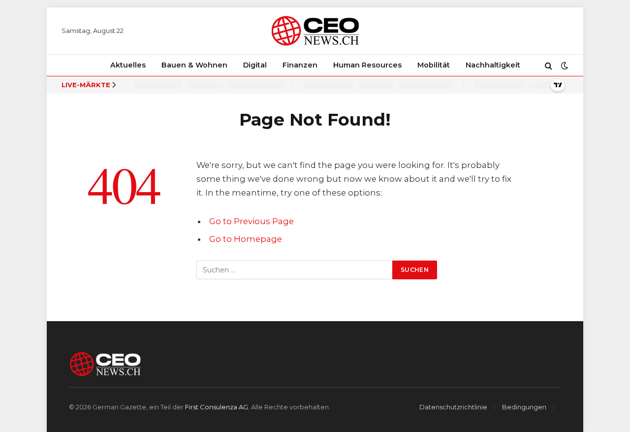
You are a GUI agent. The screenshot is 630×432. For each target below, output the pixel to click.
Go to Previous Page (251, 221)
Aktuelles (128, 65)
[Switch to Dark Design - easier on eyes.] (563, 65)
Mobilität (433, 65)
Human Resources (367, 65)
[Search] (548, 65)
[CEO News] (315, 30)
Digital (255, 65)
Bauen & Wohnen (194, 65)
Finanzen (300, 65)
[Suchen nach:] (294, 270)
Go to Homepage (245, 239)
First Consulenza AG (216, 407)
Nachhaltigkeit (493, 65)
